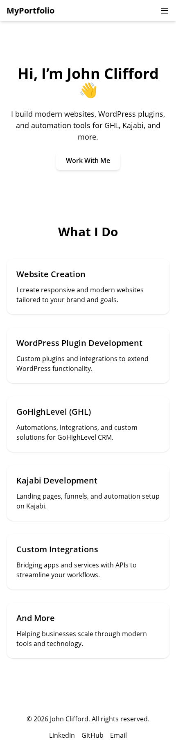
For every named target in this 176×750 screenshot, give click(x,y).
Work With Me (88, 160)
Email (118, 735)
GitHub (92, 735)
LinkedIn (62, 735)
